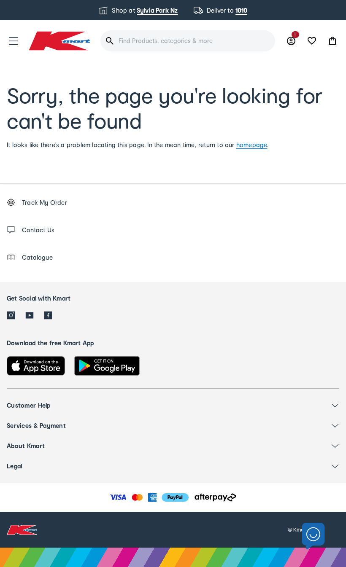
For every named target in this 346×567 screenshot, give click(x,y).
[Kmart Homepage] (59, 40)
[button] (13, 41)
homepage (252, 144)
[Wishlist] (312, 41)
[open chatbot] (313, 536)
